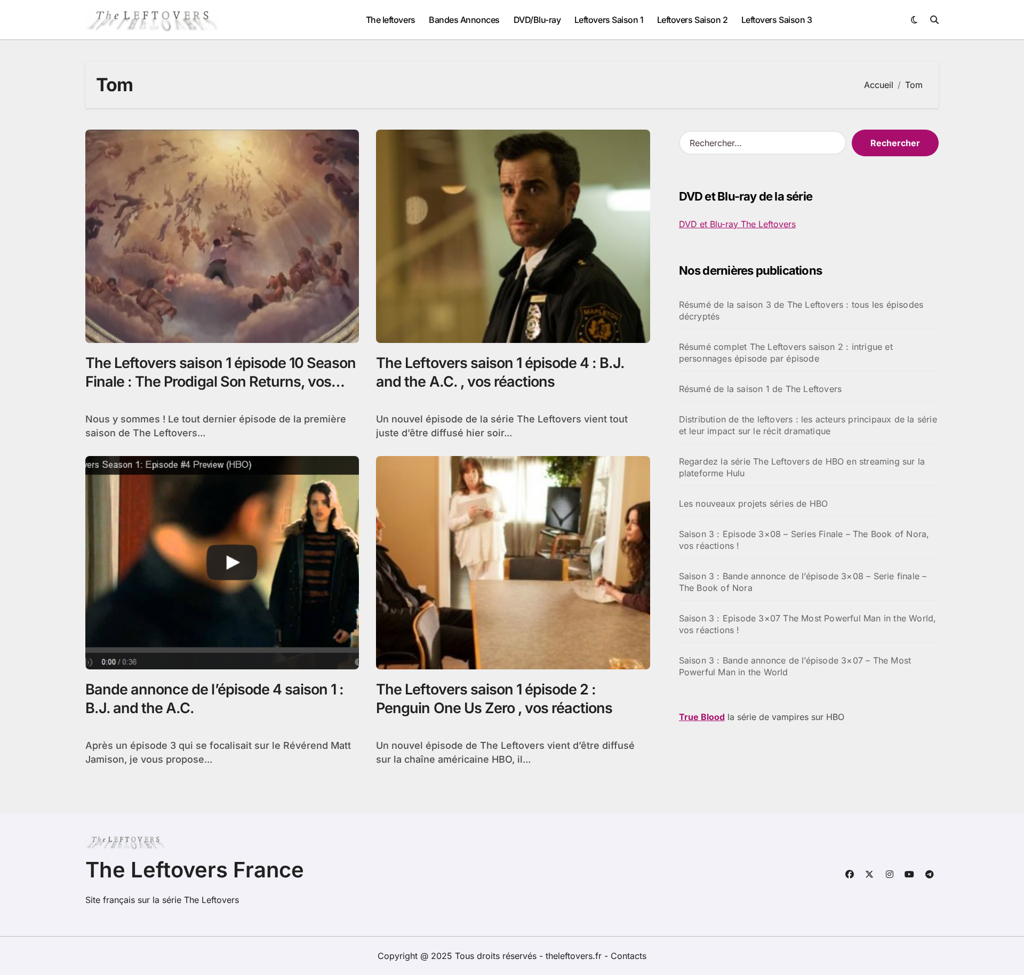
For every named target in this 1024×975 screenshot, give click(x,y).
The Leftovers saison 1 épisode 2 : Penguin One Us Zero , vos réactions (494, 699)
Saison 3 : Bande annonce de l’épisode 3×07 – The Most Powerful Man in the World (795, 666)
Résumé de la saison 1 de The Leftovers (760, 388)
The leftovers (390, 19)
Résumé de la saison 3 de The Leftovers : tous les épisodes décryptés (801, 310)
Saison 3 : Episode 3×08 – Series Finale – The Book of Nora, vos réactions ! (804, 540)
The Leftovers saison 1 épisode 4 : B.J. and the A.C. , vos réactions (500, 372)
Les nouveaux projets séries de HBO (753, 503)
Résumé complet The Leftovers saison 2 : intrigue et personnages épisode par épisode (786, 352)
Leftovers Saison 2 (692, 19)
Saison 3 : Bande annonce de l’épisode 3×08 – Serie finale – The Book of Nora (803, 582)
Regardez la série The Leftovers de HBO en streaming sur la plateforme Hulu (802, 467)
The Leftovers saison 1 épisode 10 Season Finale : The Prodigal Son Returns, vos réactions (220, 381)
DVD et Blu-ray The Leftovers (737, 224)
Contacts (628, 955)
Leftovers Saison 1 (608, 19)
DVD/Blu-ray (537, 19)
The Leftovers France (194, 870)
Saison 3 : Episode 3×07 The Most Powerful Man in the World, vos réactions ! (808, 624)
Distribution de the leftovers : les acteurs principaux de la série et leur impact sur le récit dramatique (808, 425)
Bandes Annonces (464, 19)
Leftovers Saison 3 (776, 19)
